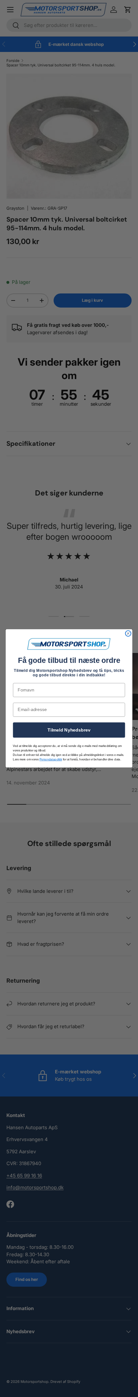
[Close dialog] (128, 634)
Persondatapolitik (50, 759)
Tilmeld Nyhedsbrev (68, 730)
